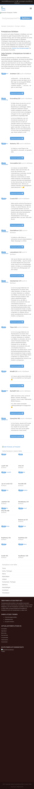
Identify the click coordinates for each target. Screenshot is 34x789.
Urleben (4, 579)
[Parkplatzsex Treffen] (3, 8)
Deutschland (10, 26)
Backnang (3, 633)
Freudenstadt (4, 637)
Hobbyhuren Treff (12, 1)
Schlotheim (5, 590)
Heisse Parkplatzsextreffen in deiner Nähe (21, 784)
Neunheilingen (6, 587)
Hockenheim (4, 642)
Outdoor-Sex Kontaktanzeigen (20, 48)
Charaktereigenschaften (11, 617)
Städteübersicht (9, 619)
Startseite (3, 26)
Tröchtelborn (5, 593)
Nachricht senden (16, 93)
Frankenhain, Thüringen (9, 582)
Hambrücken (4, 639)
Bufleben (28, 73)
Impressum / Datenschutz (17, 786)
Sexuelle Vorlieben (9, 621)
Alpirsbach (4, 631)
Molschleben (5, 576)
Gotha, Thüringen (7, 571)
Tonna (4, 568)
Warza (4, 573)
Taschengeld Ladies (23, 1)
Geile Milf (4, 1)
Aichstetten (4, 628)
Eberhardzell (4, 635)
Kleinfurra (5, 584)
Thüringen (17, 26)
